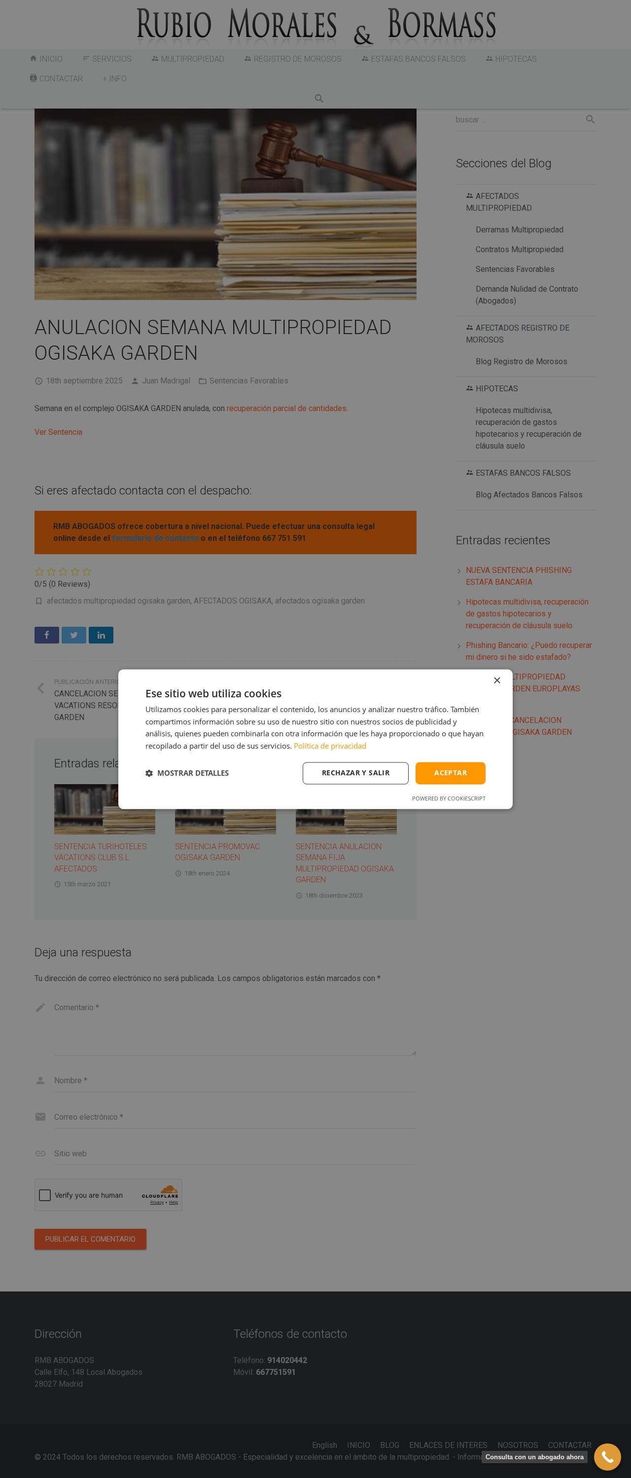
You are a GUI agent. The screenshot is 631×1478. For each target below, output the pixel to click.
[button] (187, 773)
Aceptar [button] (450, 772)
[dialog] (315, 739)
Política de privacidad (330, 746)
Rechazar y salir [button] (355, 772)
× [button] (496, 680)
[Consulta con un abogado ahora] (607, 1457)
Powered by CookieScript (449, 798)
